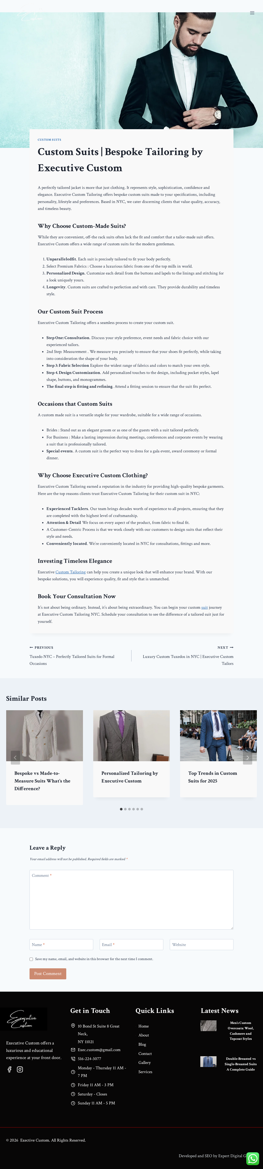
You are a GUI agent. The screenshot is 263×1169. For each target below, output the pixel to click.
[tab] (121, 809)
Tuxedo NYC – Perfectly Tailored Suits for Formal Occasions (72, 655)
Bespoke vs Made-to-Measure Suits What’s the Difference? (42, 781)
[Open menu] (252, 13)
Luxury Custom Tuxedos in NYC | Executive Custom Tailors (188, 655)
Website (179, 945)
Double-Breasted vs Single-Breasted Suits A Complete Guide (241, 1064)
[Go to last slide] (15, 758)
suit (204, 607)
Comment (42, 875)
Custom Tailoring (70, 572)
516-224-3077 (89, 1059)
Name (38, 945)
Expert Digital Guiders (237, 1156)
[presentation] (208, 1025)
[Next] (247, 758)
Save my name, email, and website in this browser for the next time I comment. (94, 959)
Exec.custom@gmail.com (99, 1050)
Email (108, 945)
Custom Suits (49, 140)
